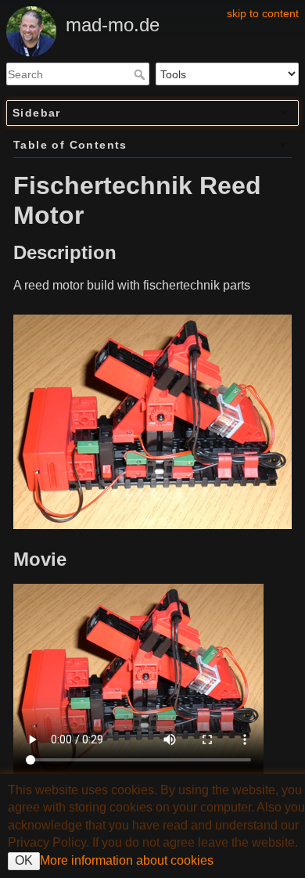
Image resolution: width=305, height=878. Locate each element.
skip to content (263, 13)
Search (141, 74)
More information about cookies (127, 860)
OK (24, 860)
